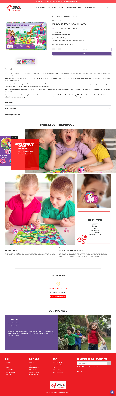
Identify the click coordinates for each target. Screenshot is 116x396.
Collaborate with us (34, 367)
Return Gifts (8, 374)
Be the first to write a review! (58, 296)
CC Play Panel (32, 370)
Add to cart (86, 49)
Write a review (72, 28)
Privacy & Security (34, 372)
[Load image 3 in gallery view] (28, 61)
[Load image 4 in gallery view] (33, 61)
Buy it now (82, 53)
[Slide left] (14, 61)
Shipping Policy (57, 370)
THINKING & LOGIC (62, 17)
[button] (104, 8)
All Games (7, 365)
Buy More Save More (10, 372)
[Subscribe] (109, 363)
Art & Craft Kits (9, 370)
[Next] (16, 137)
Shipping (60, 34)
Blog (30, 365)
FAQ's (54, 367)
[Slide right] (37, 61)
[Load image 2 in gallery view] (24, 61)
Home (53, 17)
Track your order (57, 365)
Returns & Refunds (58, 372)
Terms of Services (33, 374)
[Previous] (12, 137)
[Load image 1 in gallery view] (19, 61)
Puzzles (7, 367)
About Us (31, 362)
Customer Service (57, 362)
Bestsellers (8, 362)
